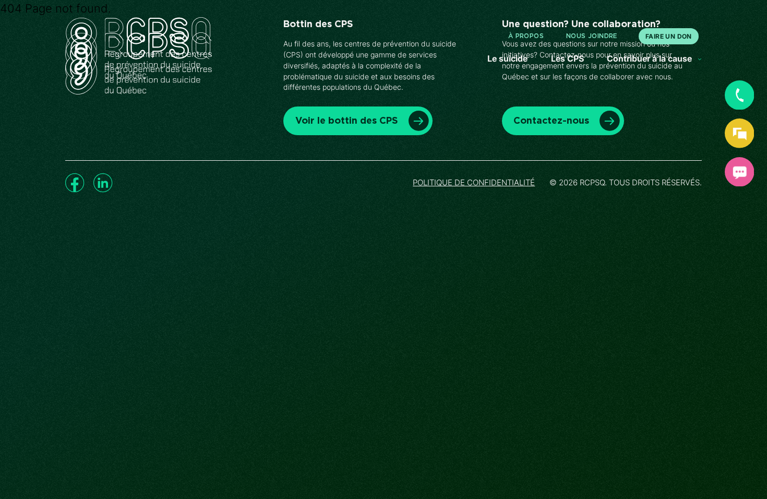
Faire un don (668, 36)
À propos (526, 36)
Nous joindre (592, 36)
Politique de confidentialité (474, 182)
